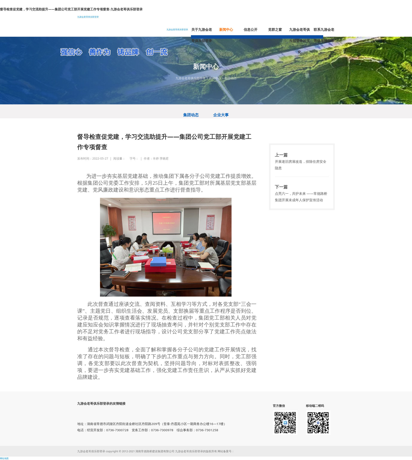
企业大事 (221, 114)
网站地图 (4, 458)
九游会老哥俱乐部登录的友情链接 (101, 403)
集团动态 (230, 78)
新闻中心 (215, 78)
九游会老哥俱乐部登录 (88, 16)
